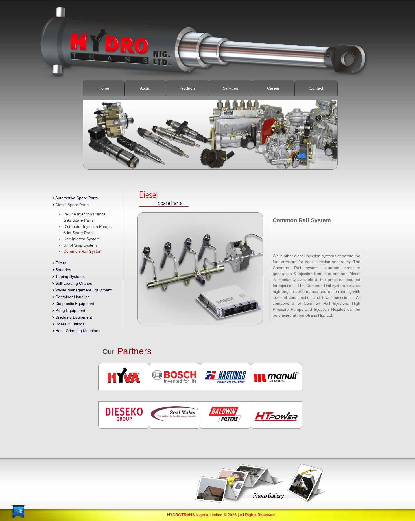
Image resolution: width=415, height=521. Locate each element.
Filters (60, 263)
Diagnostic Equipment (74, 303)
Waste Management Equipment (83, 290)
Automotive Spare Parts (76, 198)
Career (273, 88)
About (145, 88)
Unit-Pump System (80, 245)
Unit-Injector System (82, 239)
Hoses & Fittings (69, 324)
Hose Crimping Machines (77, 330)
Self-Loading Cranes (73, 283)
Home (104, 88)
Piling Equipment (70, 310)
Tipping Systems (70, 276)
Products (187, 88)
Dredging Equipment (73, 317)
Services (230, 88)
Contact (316, 88)
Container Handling (72, 297)
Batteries (63, 269)
